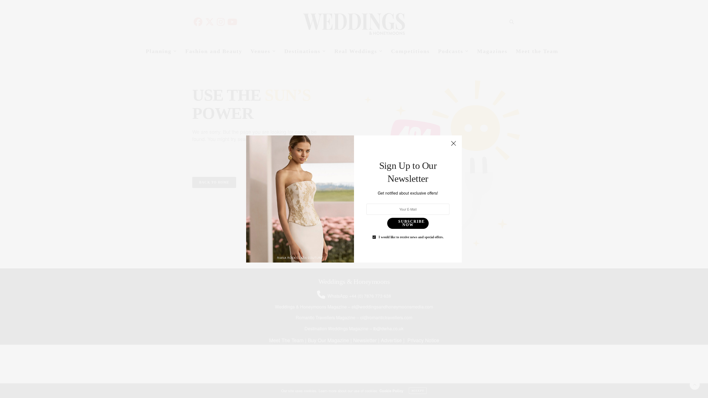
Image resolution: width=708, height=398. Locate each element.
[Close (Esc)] (453, 143)
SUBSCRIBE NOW (411, 223)
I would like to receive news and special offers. (411, 237)
